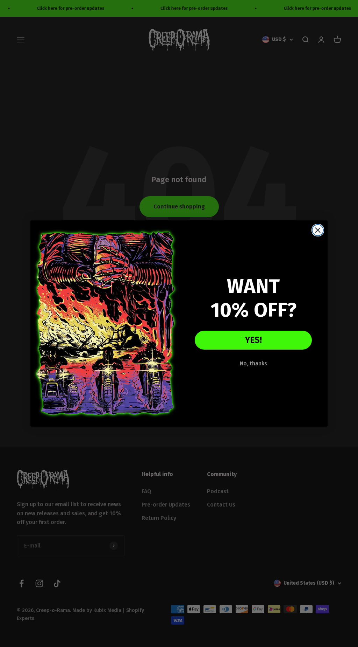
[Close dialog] (317, 230)
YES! (253, 340)
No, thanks (253, 363)
